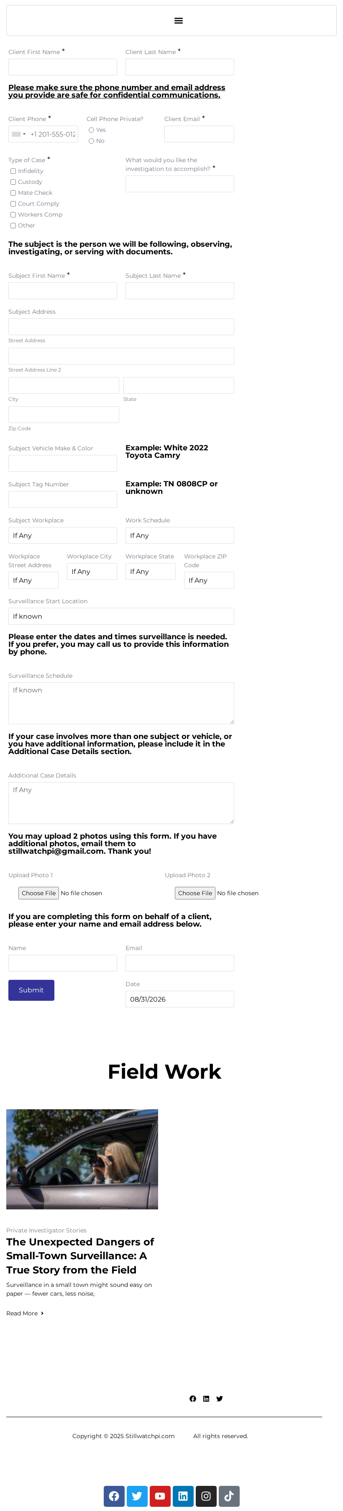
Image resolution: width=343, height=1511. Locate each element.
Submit (31, 990)
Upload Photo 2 (187, 875)
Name (17, 948)
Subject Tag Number (38, 484)
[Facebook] (192, 1398)
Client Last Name (150, 52)
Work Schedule (147, 520)
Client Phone (27, 119)
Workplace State (149, 556)
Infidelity (31, 171)
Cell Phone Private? (115, 119)
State (129, 399)
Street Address (26, 340)
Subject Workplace (36, 520)
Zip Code (19, 428)
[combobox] (18, 134)
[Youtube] (160, 1496)
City (13, 399)
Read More (22, 1313)
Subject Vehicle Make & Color (50, 448)
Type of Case (26, 160)
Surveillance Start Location (47, 601)
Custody (30, 182)
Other (26, 225)
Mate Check (35, 192)
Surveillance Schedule (40, 675)
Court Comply (38, 203)
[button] (179, 20)
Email (133, 948)
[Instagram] (206, 1496)
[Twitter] (219, 1398)
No (100, 141)
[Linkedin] (206, 1398)
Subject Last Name (153, 275)
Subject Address (32, 311)
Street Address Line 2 (34, 370)
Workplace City (89, 556)
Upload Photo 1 (30, 875)
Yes (101, 130)
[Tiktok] (229, 1496)
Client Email (182, 119)
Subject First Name (36, 275)
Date (132, 984)
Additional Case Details (42, 775)
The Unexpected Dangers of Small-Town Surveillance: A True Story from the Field (80, 1256)
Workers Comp (40, 214)
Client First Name (34, 52)
